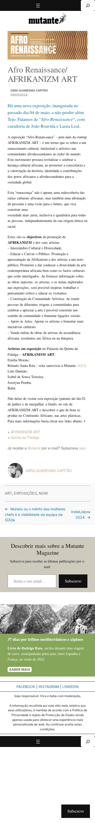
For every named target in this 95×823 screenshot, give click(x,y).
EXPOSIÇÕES (25, 493)
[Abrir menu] (38, 6)
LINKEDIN (70, 686)
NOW (43, 493)
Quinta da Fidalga (25, 437)
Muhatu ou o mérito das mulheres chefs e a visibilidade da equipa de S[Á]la (35, 514)
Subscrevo (73, 581)
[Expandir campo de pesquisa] (88, 5)
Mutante (34, 448)
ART (8, 493)
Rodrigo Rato (32, 648)
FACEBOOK (25, 686)
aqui (82, 448)
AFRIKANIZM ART (25, 431)
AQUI (81, 365)
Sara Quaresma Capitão (29, 90)
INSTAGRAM (49, 686)
